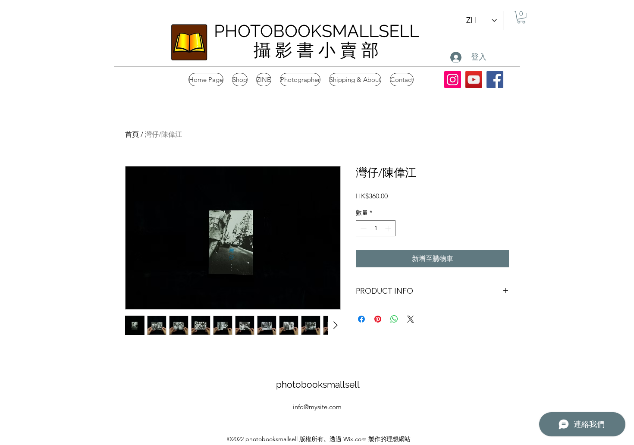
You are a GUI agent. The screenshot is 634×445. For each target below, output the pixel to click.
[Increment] (388, 228)
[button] (521, 17)
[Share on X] (410, 319)
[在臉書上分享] (361, 319)
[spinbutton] (375, 228)
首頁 (132, 134)
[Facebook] (494, 79)
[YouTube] (473, 79)
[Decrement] (362, 228)
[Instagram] (452, 79)
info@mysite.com (317, 407)
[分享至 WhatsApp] (394, 319)
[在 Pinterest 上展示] (378, 319)
